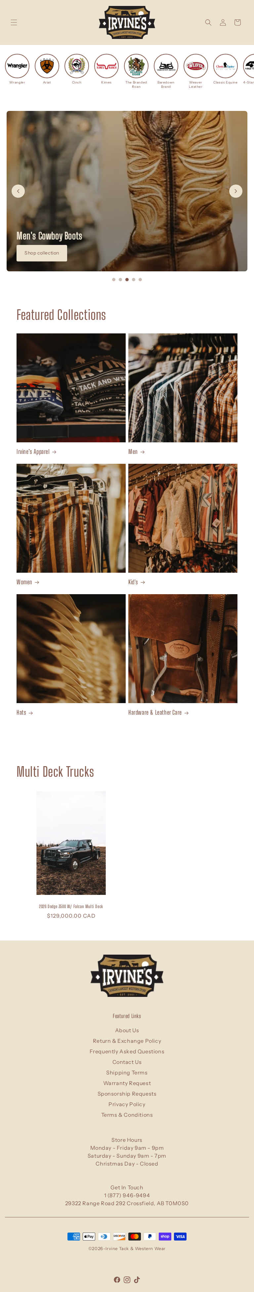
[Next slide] (235, 191)
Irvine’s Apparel (33, 451)
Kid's (133, 582)
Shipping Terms (127, 1072)
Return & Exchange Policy (127, 1040)
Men (133, 451)
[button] (14, 22)
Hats (21, 712)
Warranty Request (127, 1083)
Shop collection (41, 253)
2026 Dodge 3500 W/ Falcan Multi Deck (71, 906)
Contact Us (127, 1062)
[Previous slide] (18, 191)
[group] (17, 69)
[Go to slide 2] (120, 279)
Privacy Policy (126, 1104)
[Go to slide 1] (113, 279)
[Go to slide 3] (127, 279)
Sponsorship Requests (127, 1093)
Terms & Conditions (127, 1114)
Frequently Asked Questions (127, 1051)
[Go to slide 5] (140, 279)
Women (24, 582)
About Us (127, 1030)
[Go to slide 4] (133, 279)
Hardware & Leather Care (155, 712)
